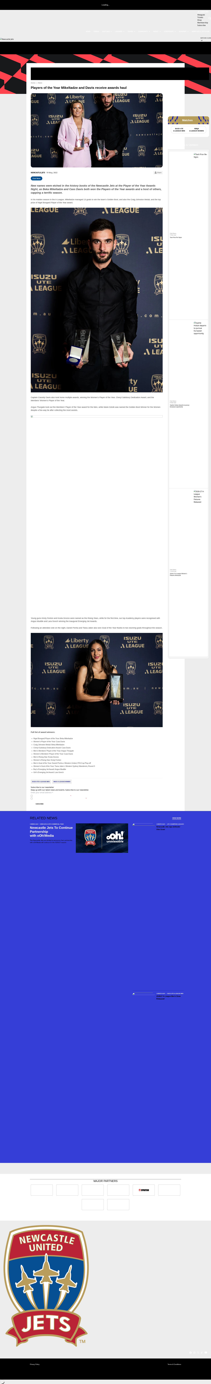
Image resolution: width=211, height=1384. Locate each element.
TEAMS (130, 31)
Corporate (169, 31)
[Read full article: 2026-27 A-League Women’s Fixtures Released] (200, 572)
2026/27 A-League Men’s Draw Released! (168, 997)
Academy (182, 31)
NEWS (88, 31)
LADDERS (118, 31)
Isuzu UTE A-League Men (41, 781)
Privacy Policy (49, 796)
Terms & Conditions (174, 1364)
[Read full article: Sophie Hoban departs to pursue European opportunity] (200, 404)
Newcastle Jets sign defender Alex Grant (168, 828)
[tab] (179, 129)
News (40, 83)
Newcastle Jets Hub (200, 31)
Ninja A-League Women (62, 781)
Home (33, 83)
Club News (37, 178)
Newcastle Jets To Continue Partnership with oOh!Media (51, 831)
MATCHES (106, 31)
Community (143, 31)
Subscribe (40, 804)
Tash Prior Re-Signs (176, 237)
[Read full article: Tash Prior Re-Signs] (200, 235)
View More (176, 818)
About (156, 31)
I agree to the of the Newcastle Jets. (52, 796)
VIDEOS (96, 31)
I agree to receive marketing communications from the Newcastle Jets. (60, 798)
